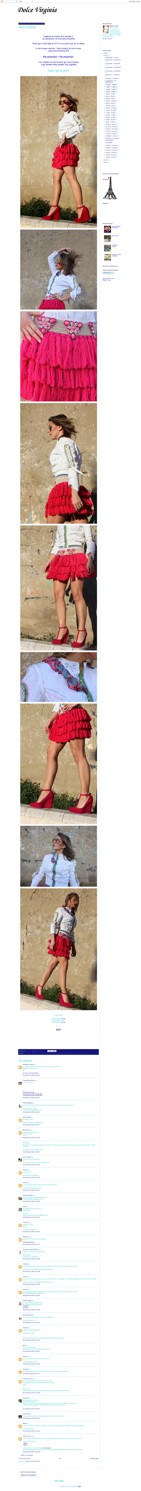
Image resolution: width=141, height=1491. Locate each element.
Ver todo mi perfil (107, 39)
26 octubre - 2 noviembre (113, 75)
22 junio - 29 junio (111, 101)
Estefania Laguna (27, 1301)
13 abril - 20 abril (110, 120)
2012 (105, 162)
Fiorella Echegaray (27, 1103)
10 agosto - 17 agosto (111, 89)
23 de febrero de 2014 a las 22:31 (31, 1452)
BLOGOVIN (25, 1308)
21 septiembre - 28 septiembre (110, 81)
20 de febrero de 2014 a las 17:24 (31, 1340)
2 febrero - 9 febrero (112, 148)
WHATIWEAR (80, 1053)
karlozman (25, 1398)
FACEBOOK (25, 1306)
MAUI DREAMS (49, 1053)
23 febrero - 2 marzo (112, 136)
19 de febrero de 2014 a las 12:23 (31, 1138)
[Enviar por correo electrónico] (48, 1051)
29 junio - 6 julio (110, 99)
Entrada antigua (94, 1459)
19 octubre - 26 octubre (112, 78)
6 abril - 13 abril (110, 122)
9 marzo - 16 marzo (111, 131)
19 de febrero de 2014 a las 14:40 (31, 1190)
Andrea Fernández (27, 1195)
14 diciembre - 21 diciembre (113, 64)
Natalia (24, 1423)
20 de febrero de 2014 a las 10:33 (31, 1295)
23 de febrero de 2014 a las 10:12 (31, 1418)
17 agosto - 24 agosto (111, 87)
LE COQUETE (109, 143)
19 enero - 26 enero (111, 152)
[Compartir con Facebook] (54, 1051)
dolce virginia (32, 1053)
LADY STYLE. (115, 236)
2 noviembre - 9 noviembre (113, 71)
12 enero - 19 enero (111, 155)
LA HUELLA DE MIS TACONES (30, 1073)
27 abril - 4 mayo (110, 115)
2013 (105, 160)
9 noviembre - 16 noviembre (113, 67)
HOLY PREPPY (42, 1053)
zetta (88, 1053)
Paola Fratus (26, 1237)
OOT (54, 1053)
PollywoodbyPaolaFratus (29, 1242)
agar (24, 1345)
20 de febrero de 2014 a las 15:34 (31, 1323)
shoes (62, 1053)
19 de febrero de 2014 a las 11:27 (31, 1125)
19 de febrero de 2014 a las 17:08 (31, 1232)
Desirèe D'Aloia (26, 1117)
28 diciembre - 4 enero (112, 57)
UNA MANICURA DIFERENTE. (116, 227)
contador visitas (107, 280)
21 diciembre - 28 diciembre (113, 60)
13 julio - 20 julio (110, 96)
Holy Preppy (76, 48)
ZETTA (57, 43)
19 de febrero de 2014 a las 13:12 (31, 1152)
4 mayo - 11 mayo (110, 113)
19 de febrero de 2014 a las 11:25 (31, 1112)
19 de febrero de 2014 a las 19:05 (31, 1259)
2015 (105, 53)
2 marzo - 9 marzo (111, 134)
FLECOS (37, 1053)
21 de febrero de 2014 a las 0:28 (31, 1351)
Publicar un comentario (27, 1455)
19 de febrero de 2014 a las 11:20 (31, 1098)
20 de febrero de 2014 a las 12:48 (31, 1310)
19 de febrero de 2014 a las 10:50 (31, 1075)
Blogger (79, 1486)
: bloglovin (25, 1445)
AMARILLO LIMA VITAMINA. (116, 255)
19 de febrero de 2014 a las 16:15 (31, 1217)
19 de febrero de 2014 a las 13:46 (31, 1177)
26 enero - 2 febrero (111, 150)
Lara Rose (25, 1369)
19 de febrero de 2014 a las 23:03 (31, 1272)
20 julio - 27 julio (110, 94)
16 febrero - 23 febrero (112, 138)
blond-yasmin (26, 1130)
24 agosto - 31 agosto (111, 85)
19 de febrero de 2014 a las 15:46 (31, 1201)
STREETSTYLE (71, 1053)
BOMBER (26, 1053)
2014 (105, 55)
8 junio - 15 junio (110, 103)
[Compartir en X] (52, 1051)
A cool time (25, 1222)
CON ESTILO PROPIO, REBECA (30, 1250)
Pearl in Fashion (27, 1157)
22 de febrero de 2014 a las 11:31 (31, 1374)
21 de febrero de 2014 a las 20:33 (31, 1364)
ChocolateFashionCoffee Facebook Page (32, 1094)
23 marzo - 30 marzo (112, 127)
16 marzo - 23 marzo (111, 129)
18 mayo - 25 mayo (111, 108)
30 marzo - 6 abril (111, 124)
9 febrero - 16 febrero (112, 145)
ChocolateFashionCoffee (29, 1080)
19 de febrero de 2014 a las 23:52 (31, 1284)
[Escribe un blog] (50, 1051)
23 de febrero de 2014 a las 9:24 (31, 1409)
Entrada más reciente (24, 1459)
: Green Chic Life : (27, 1436)
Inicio (60, 1459)
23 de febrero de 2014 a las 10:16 (31, 1431)
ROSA (59, 1053)
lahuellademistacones (28, 1065)
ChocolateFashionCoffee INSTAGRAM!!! (32, 1095)
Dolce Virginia (36, 10)
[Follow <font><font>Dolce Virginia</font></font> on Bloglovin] (110, 199)
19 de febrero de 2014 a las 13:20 (31, 1165)
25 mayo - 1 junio (110, 106)
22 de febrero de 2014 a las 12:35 (31, 1393)
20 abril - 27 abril (111, 117)
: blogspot (25, 1443)
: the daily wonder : (47, 1448)
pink (57, 1053)
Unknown (25, 1170)
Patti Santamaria (27, 1315)
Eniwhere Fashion (27, 1379)
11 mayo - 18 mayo (110, 110)
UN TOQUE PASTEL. (115, 246)
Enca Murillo (26, 1414)
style (75, 1053)
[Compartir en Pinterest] (55, 1051)
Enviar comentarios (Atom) (33, 1461)
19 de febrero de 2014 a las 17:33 (31, 1244)
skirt (66, 1053)
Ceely (24, 1207)
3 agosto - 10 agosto (111, 92)
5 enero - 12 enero (111, 157)
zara (85, 1053)
